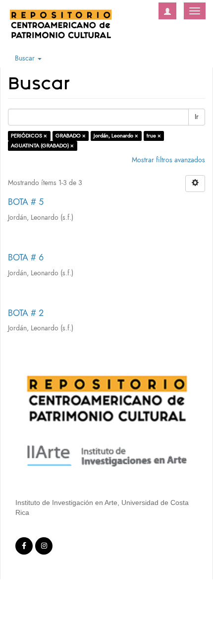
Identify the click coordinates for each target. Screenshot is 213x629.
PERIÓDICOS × (29, 135)
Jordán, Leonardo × (116, 135)
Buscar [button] (26, 58)
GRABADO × (70, 135)
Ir (197, 117)
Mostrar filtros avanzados (168, 160)
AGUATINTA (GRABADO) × (42, 145)
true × (154, 135)
